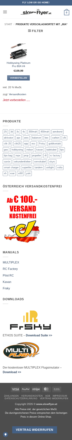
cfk (64, 137)
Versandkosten (17, 94)
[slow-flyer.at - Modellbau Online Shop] (36, 12)
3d (11, 131)
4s (24, 131)
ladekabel (51, 149)
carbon (55, 137)
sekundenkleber (22, 161)
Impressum (60, 396)
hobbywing (17, 149)
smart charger (11, 167)
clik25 (17, 143)
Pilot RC (8, 275)
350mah (33, 131)
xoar (12, 173)
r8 (45, 155)
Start (8, 24)
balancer (36, 137)
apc (18, 137)
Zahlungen (11, 396)
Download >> (12, 372)
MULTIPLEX (11, 262)
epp (26, 143)
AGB (47, 396)
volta (59, 167)
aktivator (8, 137)
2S (5, 131)
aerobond (57, 131)
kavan (39, 149)
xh (5, 173)
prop (26, 155)
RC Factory (10, 268)
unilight (50, 167)
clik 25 (7, 143)
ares (26, 137)
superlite (26, 167)
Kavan (7, 281)
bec (47, 137)
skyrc (52, 161)
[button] (5, 11)
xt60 (20, 173)
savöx (7, 161)
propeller (36, 155)
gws (6, 149)
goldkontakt (55, 143)
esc (33, 143)
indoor (29, 149)
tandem (39, 167)
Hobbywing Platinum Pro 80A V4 (18, 65)
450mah (45, 131)
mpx (18, 155)
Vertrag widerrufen (54, 398)
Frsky (42, 143)
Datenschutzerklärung (21, 398)
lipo (62, 149)
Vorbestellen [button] (18, 78)
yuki (28, 173)
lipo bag (8, 155)
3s (17, 131)
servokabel (40, 161)
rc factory (55, 155)
